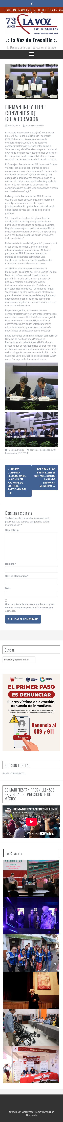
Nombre (10, 563)
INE (20, 453)
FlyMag (46, 1112)
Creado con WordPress (21, 1112)
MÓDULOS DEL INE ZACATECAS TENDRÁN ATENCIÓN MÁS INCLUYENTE (29, 1015)
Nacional (12, 450)
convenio (34, 450)
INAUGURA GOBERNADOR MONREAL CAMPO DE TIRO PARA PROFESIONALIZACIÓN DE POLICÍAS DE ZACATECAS (30, 905)
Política (20, 450)
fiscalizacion (11, 453)
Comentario (12, 530)
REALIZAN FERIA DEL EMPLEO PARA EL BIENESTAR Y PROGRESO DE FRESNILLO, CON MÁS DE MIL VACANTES (31, 1054)
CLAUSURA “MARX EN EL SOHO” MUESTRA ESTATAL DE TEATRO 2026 (30, 978)
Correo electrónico (16, 576)
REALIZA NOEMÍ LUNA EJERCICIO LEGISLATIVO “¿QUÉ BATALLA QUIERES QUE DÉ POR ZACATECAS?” (31, 942)
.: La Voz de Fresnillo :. (31, 40)
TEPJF (25, 453)
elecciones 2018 (47, 450)
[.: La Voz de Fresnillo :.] (31, 25)
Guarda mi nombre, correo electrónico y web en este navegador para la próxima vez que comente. (30, 607)
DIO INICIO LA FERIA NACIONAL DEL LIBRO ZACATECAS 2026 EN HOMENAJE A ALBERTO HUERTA (30, 868)
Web (7, 588)
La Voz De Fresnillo (34, 125)
